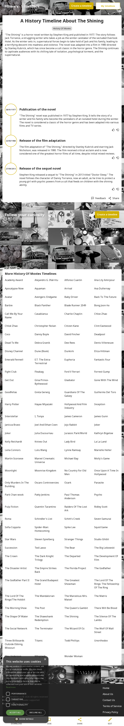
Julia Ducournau (44, 433)
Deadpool (99, 334)
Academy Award (14, 280)
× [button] (45, 659)
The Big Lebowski (104, 547)
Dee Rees (69, 342)
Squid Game (101, 527)
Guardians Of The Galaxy (74, 394)
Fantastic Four (102, 359)
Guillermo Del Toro (105, 392)
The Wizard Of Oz (74, 628)
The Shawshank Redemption (44, 618)
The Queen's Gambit (76, 608)
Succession (11, 547)
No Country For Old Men (75, 472)
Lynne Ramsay (72, 450)
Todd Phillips (71, 640)
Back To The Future (105, 297)
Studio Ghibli (101, 539)
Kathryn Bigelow (103, 433)
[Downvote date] (117, 130)
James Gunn (101, 416)
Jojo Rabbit (70, 424)
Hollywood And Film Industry (75, 406)
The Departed (72, 556)
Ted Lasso (40, 547)
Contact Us (109, 700)
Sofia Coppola (12, 527)
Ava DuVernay (102, 288)
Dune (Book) (42, 351)
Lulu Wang (41, 450)
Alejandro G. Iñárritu (46, 280)
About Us (108, 694)
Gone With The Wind (106, 380)
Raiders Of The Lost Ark (76, 508)
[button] (25, 718)
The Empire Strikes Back (46, 570)
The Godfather (102, 568)
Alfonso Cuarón (73, 280)
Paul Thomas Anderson (72, 496)
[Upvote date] (113, 130)
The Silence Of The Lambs (105, 618)
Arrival (68, 288)
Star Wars (10, 539)
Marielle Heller (103, 450)
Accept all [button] (15, 712)
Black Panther (43, 305)
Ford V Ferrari (72, 371)
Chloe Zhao (100, 313)
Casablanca (41, 313)
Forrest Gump (102, 371)
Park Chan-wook (14, 494)
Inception (99, 404)
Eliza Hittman (102, 351)
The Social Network (16, 628)
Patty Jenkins (42, 494)
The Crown (11, 556)
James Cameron (73, 416)
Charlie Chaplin (73, 313)
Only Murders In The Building (17, 484)
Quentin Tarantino (45, 506)
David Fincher (72, 334)
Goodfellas (11, 392)
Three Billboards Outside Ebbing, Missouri (15, 644)
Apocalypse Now (14, 288)
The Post (40, 608)
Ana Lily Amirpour (104, 280)
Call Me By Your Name (14, 315)
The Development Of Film (106, 557)
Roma (8, 518)
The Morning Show (16, 608)
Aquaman (40, 288)
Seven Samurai (102, 518)
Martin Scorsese (14, 458)
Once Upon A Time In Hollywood (106, 472)
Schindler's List (43, 518)
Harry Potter (12, 404)
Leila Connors (13, 450)
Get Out (9, 380)
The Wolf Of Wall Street (104, 630)
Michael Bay (71, 458)
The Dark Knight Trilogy (44, 557)
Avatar (8, 297)
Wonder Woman (73, 656)
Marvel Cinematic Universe (45, 460)
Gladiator (69, 380)
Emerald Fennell (14, 359)
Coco (7, 334)
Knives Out (41, 441)
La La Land (100, 441)
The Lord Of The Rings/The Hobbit (15, 597)
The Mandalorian (44, 596)
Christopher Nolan (45, 326)
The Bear (69, 547)
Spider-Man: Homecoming (42, 529)
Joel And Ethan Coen (46, 424)
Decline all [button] (35, 712)
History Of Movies (62, 28)
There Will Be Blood (105, 608)
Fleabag (39, 371)
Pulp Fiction (11, 506)
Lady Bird (69, 441)
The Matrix (100, 596)
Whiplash (40, 656)
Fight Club (10, 371)
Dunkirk (69, 351)
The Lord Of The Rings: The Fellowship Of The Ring (106, 584)
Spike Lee (69, 527)
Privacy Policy (110, 712)
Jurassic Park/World (75, 433)
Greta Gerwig (42, 392)
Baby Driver (71, 297)
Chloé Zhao (11, 326)
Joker (97, 424)
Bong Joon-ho (101, 305)
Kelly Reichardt (13, 441)
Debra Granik (42, 342)
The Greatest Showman (72, 582)
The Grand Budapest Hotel (47, 582)
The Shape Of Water (16, 616)
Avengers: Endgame (46, 297)
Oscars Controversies (47, 482)
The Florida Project (75, 568)
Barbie (9, 305)
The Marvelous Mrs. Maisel (76, 597)
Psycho (98, 494)
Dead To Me (11, 342)
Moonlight (11, 470)
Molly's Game (102, 458)
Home (106, 688)
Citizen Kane (71, 326)
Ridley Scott (100, 506)
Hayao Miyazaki (44, 404)
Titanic (39, 640)
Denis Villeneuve (104, 342)
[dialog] (25, 689)
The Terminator (44, 628)
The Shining (71, 616)
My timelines (108, 5)
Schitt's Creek (72, 518)
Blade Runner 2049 (75, 305)
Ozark (67, 482)
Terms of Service (112, 706)
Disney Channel (14, 351)
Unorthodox (101, 640)
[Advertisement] (62, 80)
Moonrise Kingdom (45, 470)
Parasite (99, 482)
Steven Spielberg (44, 539)
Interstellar (11, 416)
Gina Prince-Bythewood (42, 381)
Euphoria (69, 359)
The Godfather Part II (17, 580)
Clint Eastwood (102, 326)
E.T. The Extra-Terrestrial (43, 361)
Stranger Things (73, 539)
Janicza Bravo (12, 424)
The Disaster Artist (16, 568)
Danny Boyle (42, 334)
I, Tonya (39, 416)
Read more (11, 687)
